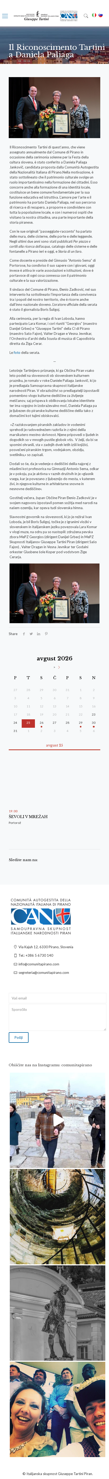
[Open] (57, 1120)
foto (17, 352)
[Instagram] (99, 1161)
